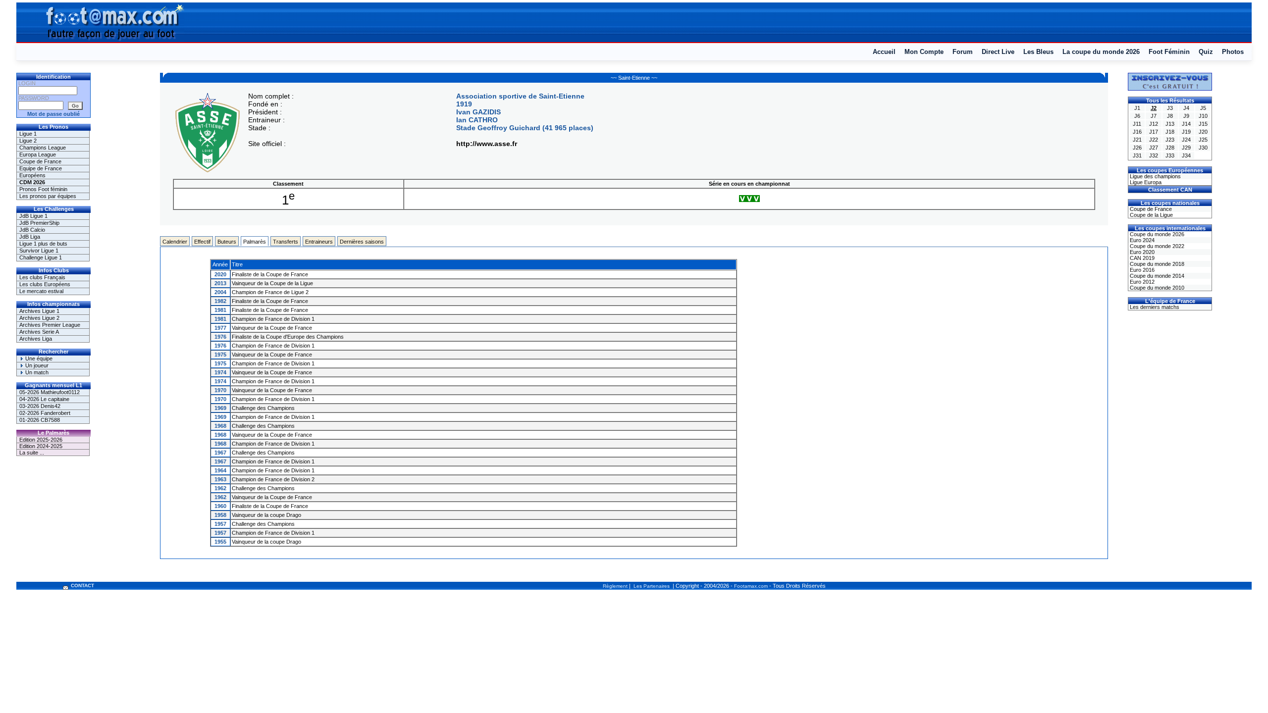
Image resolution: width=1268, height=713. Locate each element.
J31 (1137, 155)
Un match (36, 372)
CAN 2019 (1141, 258)
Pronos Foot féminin (43, 189)
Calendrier (174, 242)
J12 (1153, 124)
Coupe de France (40, 161)
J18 (1169, 132)
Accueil (884, 51)
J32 (1153, 155)
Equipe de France (40, 168)
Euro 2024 (1141, 240)
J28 (1169, 148)
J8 (1170, 116)
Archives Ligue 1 (39, 311)
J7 (1154, 116)
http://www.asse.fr (486, 144)
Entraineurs (319, 242)
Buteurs (226, 242)
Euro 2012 (1141, 282)
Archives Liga (35, 339)
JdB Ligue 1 (33, 216)
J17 (1153, 132)
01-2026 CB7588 (39, 420)
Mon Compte (924, 51)
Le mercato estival (41, 291)
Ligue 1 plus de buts (43, 244)
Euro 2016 (1141, 270)
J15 (1203, 124)
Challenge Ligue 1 (40, 257)
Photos (1233, 51)
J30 (1203, 148)
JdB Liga (29, 237)
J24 (1186, 140)
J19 (1186, 132)
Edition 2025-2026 (40, 440)
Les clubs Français (42, 277)
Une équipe (38, 358)
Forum (962, 51)
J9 (1186, 116)
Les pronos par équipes (47, 196)
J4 (1186, 108)
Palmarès (254, 242)
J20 (1203, 132)
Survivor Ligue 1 (38, 251)
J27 (1153, 148)
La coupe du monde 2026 (1101, 51)
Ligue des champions (1154, 176)
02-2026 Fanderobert (44, 413)
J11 (1137, 124)
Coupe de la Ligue (1150, 215)
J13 (1169, 124)
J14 (1186, 124)
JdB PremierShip (39, 223)
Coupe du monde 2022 (1156, 246)
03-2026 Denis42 (39, 406)
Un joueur (36, 365)
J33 (1169, 155)
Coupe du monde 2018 (1156, 264)
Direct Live (998, 51)
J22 (1153, 140)
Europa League (37, 154)
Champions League (42, 148)
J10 (1203, 116)
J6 (1137, 116)
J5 (1203, 108)
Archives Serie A (39, 332)
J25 (1203, 140)
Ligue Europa (1145, 182)
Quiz (1206, 51)
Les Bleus (1038, 51)
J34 (1186, 155)
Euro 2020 (1141, 252)
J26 (1137, 148)
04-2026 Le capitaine (44, 399)
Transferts (285, 242)
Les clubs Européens (44, 284)
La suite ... (31, 453)
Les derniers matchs (1153, 307)
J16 (1137, 132)
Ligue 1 (28, 134)
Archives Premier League (49, 325)
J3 (1170, 108)
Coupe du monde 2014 (1156, 276)
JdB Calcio (32, 230)
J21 (1137, 140)
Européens (32, 175)
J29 (1186, 148)
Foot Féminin (1169, 51)
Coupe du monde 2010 (1156, 288)
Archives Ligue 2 (39, 318)
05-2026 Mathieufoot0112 (49, 392)
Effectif (202, 242)
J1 (1137, 108)
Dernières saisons (362, 242)
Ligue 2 (28, 141)
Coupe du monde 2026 (1156, 234)
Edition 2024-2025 (40, 446)
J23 (1169, 140)
